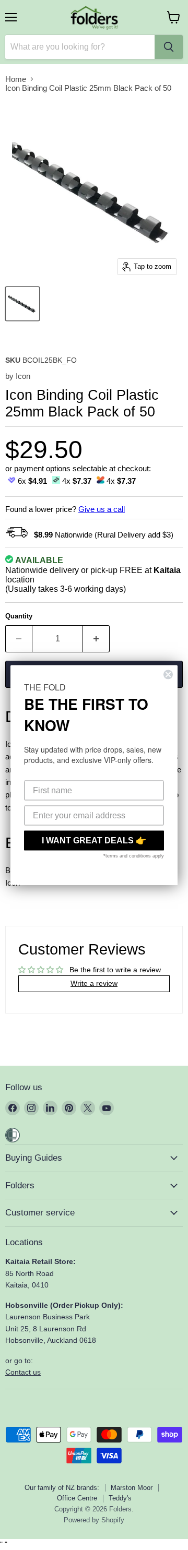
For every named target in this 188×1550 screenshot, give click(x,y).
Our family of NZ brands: (62, 1488)
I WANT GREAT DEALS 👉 (94, 840)
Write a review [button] (94, 983)
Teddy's (120, 1498)
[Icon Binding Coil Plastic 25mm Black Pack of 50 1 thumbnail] (22, 303)
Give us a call (101, 509)
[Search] (169, 47)
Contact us (23, 1372)
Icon (23, 376)
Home (15, 79)
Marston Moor (131, 1488)
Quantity (18, 616)
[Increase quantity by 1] (96, 638)
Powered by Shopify (94, 1520)
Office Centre (77, 1498)
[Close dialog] (168, 675)
